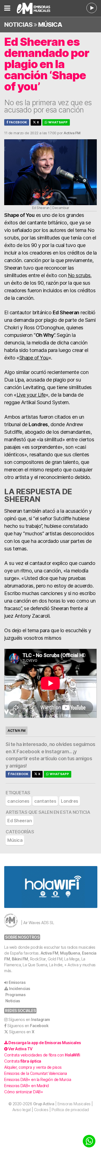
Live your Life (31, 395)
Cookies (41, 1109)
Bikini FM (20, 959)
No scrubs (79, 275)
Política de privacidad (70, 1109)
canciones (18, 801)
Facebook (17, 122)
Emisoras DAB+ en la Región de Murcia (37, 1079)
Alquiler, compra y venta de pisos (33, 1067)
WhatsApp (57, 122)
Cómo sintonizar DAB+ (23, 1091)
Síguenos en (29, 1019)
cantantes (45, 801)
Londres (69, 801)
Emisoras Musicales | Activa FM (36, 8)
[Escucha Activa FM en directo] (91, 8)
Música (50, 24)
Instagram (57, 751)
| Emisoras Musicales (62, 1103)
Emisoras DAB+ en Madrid (26, 1085)
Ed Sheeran (19, 820)
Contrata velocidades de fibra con (42, 1055)
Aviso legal (21, 1109)
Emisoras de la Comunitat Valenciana (35, 1073)
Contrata (22, 1061)
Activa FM (49, 953)
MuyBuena (70, 953)
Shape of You (34, 358)
